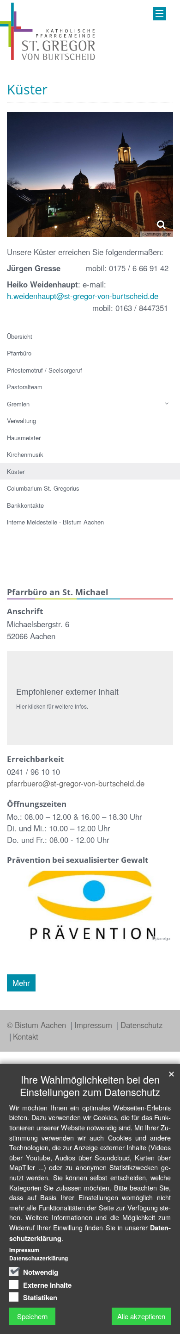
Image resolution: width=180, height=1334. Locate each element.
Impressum (94, 1024)
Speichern (32, 1316)
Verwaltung (21, 420)
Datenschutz (141, 1024)
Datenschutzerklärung (38, 1258)
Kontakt (25, 1036)
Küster (15, 471)
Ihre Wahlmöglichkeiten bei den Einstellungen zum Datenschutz (90, 1085)
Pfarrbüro (19, 353)
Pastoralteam (24, 386)
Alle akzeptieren (141, 1316)
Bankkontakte (25, 505)
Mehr (21, 982)
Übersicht (19, 336)
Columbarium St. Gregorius (43, 488)
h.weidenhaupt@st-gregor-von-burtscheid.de (82, 295)
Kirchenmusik (25, 454)
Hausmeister (24, 437)
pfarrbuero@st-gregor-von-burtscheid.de (75, 783)
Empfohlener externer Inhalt (67, 691)
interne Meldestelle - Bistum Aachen (55, 521)
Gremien (18, 403)
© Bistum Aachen (37, 1024)
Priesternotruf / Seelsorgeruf (44, 370)
